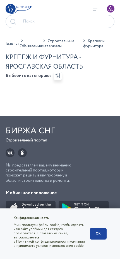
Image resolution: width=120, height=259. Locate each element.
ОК (98, 233)
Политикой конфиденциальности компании (50, 241)
